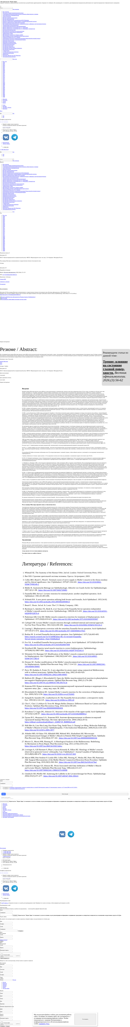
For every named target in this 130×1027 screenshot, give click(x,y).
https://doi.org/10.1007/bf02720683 (52, 590)
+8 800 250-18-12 (6, 856)
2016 (4, 74)
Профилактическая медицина (9, 43)
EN (3, 115)
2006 (4, 87)
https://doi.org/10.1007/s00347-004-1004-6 (60, 776)
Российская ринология (8, 45)
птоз (1, 362)
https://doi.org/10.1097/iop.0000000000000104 (77, 738)
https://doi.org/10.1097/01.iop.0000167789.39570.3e (46, 682)
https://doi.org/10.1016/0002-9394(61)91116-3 (83, 625)
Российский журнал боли (8, 49)
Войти (2, 941)
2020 (4, 70)
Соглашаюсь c (6, 788)
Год (13, 211)
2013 (4, 78)
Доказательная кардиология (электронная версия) (14, 26)
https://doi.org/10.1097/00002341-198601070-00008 (46, 770)
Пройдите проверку (4, 801)
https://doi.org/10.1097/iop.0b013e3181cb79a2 (77, 762)
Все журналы (16, 9)
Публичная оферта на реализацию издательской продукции (16, 816)
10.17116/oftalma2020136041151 (10, 274)
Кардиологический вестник (9, 30)
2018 (4, 72)
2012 (4, 79)
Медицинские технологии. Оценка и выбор (13, 34)
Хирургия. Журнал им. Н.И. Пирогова (12, 55)
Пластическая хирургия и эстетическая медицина (14, 39)
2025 (4, 64)
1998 (4, 96)
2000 (4, 94)
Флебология (5, 54)
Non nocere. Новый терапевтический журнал (13, 13)
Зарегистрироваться (5, 958)
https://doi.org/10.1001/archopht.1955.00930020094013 (47, 602)
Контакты (5, 108)
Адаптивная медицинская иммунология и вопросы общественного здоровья (20, 14)
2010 (4, 82)
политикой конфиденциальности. (17, 788)
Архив (4, 101)
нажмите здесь (44, 1024)
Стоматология (6, 50)
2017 (4, 73)
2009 (4, 83)
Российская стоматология (9, 47)
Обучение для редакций (8, 817)
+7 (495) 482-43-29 (4, 149)
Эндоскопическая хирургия (9, 56)
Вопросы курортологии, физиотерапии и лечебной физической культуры (20, 21)
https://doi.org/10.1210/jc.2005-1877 (39, 730)
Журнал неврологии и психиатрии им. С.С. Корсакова (15, 27)
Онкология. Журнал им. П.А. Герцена (11, 37)
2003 (4, 90)
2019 (4, 71)
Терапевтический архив (8, 53)
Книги (4, 102)
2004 (4, 89)
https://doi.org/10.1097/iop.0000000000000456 (44, 708)
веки (1, 363)
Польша (4, 986)
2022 (4, 67)
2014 (4, 77)
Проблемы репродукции (8, 40)
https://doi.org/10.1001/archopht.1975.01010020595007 (75, 619)
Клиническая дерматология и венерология (12, 32)
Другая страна (6, 988)
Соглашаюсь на (6, 787)
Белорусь (5, 983)
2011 (4, 81)
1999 (4, 95)
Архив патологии (7, 16)
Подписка (5, 100)
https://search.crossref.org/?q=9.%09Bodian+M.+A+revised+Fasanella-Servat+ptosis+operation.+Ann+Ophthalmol (53, 637)
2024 (4, 65)
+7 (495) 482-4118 (7, 851)
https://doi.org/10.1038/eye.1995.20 (59, 700)
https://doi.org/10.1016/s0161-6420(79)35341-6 (64, 650)
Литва (4, 987)
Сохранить (3, 1026)
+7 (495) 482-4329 (7, 852)
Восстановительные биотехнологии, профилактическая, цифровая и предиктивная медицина (24, 23)
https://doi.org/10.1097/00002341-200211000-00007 (46, 674)
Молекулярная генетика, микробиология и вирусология (16, 36)
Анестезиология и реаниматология (11, 15)
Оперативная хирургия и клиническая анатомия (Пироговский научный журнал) (21, 38)
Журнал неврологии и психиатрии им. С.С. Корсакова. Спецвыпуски (19, 28)
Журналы (5, 99)
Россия (14, 979)
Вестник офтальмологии (8, 19)
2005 (4, 88)
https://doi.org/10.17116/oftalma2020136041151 (10, 294)
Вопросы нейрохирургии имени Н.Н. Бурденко (14, 22)
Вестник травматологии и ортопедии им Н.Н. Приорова (16, 20)
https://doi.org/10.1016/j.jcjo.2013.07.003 (59, 754)
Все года (15, 59)
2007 (4, 85)
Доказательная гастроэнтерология (10, 25)
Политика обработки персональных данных (13, 814)
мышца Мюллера (4, 361)
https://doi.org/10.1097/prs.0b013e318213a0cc (43, 746)
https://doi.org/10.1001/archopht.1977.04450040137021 (62, 631)
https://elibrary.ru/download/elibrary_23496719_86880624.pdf (50, 722)
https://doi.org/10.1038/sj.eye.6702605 (58, 694)
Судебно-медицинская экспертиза (10, 51)
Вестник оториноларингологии (10, 17)
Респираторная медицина (8, 44)
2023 (4, 66)
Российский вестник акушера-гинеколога (12, 48)
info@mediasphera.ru (7, 132)
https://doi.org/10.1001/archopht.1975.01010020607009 (47, 644)
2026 (4, 62)
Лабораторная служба (8, 33)
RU (13, 113)
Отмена (7, 1026)
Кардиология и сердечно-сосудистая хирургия (13, 31)
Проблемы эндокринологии (9, 42)
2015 (4, 76)
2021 (4, 68)
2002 (4, 91)
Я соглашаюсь (85, 1019)
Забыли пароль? (3, 940)
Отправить (15, 915)
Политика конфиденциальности (10, 813)
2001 (4, 93)
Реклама (4, 106)
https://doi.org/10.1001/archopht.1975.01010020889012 (64, 714)
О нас (4, 105)
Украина (5, 984)
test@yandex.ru (5, 903)
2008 (4, 84)
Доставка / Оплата (7, 107)
